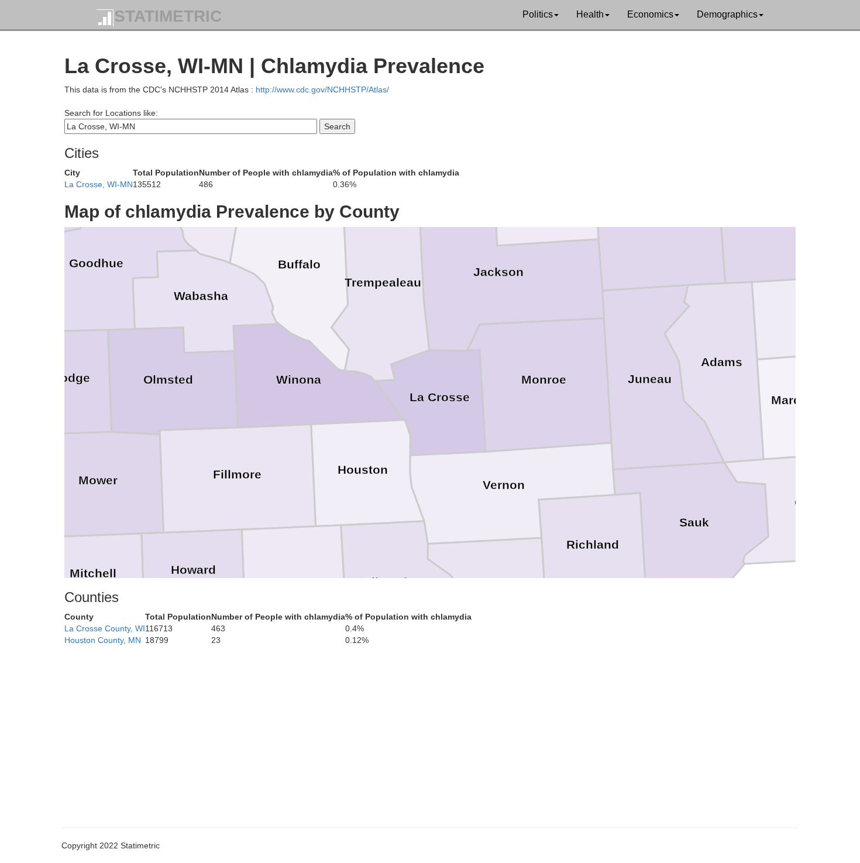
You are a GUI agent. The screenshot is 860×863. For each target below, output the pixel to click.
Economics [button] (650, 14)
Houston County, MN (102, 640)
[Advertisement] (415, 728)
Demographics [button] (727, 14)
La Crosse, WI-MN (98, 184)
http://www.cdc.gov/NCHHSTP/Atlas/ (322, 89)
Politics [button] (537, 14)
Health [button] (590, 14)
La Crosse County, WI (104, 628)
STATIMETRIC (168, 16)
